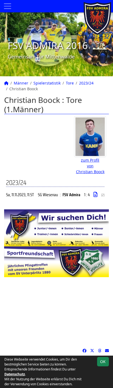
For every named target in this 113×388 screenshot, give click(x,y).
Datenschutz (14, 374)
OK (103, 361)
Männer (21, 83)
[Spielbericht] (95, 194)
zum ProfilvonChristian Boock (90, 166)
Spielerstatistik (47, 83)
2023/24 (86, 83)
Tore (70, 83)
